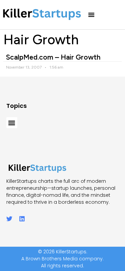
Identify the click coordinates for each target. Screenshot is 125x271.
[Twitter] (9, 219)
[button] (91, 15)
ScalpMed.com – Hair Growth (53, 57)
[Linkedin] (22, 219)
